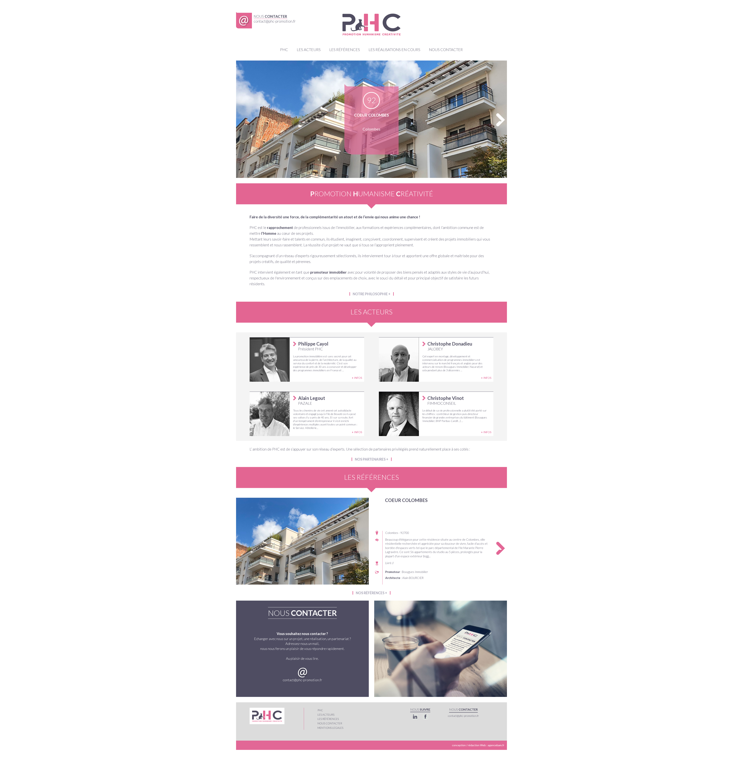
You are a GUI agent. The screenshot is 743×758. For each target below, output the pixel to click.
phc (320, 710)
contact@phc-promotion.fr (302, 680)
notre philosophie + (371, 294)
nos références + (371, 593)
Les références (344, 49)
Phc (284, 49)
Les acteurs (309, 49)
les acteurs (326, 714)
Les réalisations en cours (394, 49)
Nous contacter (446, 49)
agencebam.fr (496, 745)
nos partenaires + (371, 459)
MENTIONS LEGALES (330, 727)
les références (328, 718)
